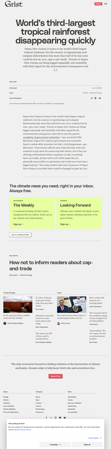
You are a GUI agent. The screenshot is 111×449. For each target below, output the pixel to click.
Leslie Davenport (95, 306)
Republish (71, 409)
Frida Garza (93, 324)
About (38, 397)
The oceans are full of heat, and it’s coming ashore (44, 336)
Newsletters (72, 397)
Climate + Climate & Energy (92, 93)
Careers (38, 406)
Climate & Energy (26, 275)
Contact (39, 403)
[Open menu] (106, 4)
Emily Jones (65, 323)
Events (70, 400)
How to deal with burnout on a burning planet (96, 300)
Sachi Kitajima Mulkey (15, 323)
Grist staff (12, 82)
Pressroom (39, 412)
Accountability (8, 406)
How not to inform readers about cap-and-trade (51, 265)
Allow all (87, 444)
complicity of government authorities (41, 137)
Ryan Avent (13, 275)
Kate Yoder (93, 342)
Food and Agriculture (11, 412)
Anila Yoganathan (42, 327)
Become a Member (74, 403)
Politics (6, 400)
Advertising (72, 406)
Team (37, 400)
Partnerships (40, 409)
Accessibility (72, 412)
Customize (54, 444)
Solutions (6, 403)
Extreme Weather (9, 409)
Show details (93, 438)
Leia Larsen (40, 309)
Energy (5, 397)
